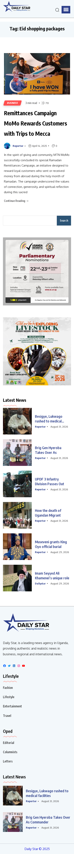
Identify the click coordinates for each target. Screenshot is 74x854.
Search (64, 220)
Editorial (8, 743)
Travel (7, 716)
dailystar (40, 583)
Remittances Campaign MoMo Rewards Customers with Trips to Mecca (35, 123)
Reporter (18, 145)
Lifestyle (8, 697)
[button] (66, 9)
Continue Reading (15, 200)
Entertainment (12, 706)
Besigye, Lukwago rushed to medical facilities (48, 418)
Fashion (8, 688)
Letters (8, 761)
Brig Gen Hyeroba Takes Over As (48, 450)
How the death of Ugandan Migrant (48, 512)
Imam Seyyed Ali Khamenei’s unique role (52, 575)
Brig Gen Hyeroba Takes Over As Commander (48, 819)
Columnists (10, 752)
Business (12, 102)
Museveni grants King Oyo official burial (51, 544)
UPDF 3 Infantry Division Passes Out (49, 481)
